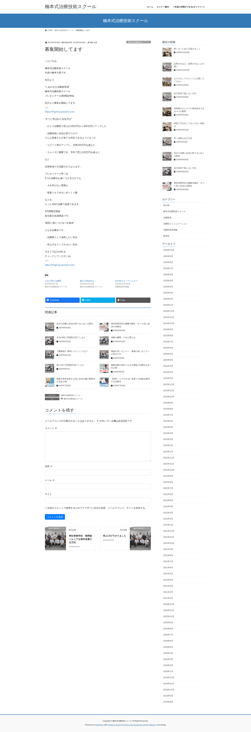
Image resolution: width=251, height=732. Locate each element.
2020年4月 (168, 653)
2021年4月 (168, 580)
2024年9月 (168, 329)
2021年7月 (168, 561)
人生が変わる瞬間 (53, 281)
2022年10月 (168, 470)
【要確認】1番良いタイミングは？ (72, 351)
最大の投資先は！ (88, 281)
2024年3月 (168, 366)
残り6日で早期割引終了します (70, 365)
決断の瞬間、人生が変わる (123, 337)
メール (50, 480)
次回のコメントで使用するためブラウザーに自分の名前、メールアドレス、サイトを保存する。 (97, 508)
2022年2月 (168, 519)
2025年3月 (168, 293)
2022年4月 (168, 506)
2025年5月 (168, 280)
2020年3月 (168, 659)
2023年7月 (168, 415)
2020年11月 (168, 610)
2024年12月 (168, 311)
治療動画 (167, 217)
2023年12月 (168, 384)
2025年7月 (168, 268)
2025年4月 (168, 286)
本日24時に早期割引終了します (71, 337)
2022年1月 (168, 525)
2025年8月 (168, 262)
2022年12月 (168, 458)
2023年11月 (168, 390)
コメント (51, 428)
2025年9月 (168, 256)
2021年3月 (168, 586)
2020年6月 (168, 641)
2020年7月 (168, 635)
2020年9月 (168, 622)
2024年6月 (168, 348)
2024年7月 (168, 341)
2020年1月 (168, 671)
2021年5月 (168, 573)
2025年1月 (168, 305)
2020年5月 (168, 647)
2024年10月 (168, 323)
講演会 (166, 236)
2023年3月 (168, 439)
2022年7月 (168, 488)
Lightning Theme (114, 725)
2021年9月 (168, 549)
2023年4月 (168, 433)
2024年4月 (168, 360)
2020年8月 (168, 628)
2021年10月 (168, 543)
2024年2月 (168, 372)
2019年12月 (168, 677)
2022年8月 (168, 482)
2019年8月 (168, 702)
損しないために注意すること (187, 49)
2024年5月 (168, 354)
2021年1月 (168, 598)
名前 (48, 466)
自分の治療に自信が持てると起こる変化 (75, 323)
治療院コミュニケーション (175, 224)
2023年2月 (168, 445)
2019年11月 (168, 683)
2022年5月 (168, 500)
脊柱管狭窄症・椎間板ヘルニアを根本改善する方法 (80, 539)
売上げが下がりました (114, 536)
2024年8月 (168, 335)
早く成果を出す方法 (183, 138)
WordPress (99, 725)
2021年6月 (168, 567)
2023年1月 (168, 451)
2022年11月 (168, 464)
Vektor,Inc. (153, 725)
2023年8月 (168, 409)
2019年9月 (168, 696)
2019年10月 (168, 689)
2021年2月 (168, 592)
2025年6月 (168, 274)
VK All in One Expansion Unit (134, 725)
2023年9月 (168, 403)
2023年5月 (168, 427)
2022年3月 (168, 513)
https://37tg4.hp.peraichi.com (59, 112)
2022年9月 (168, 476)
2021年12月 (168, 531)
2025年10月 (168, 250)
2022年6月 (168, 494)
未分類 (166, 205)
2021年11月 (168, 537)
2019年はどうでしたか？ (126, 281)
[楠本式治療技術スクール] (55, 533)
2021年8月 (168, 555)
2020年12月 (168, 604)
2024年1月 (168, 378)
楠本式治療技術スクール (138, 42)
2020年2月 (168, 665)
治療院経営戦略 (170, 230)
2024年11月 (168, 317)
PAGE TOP (242, 707)
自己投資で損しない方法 (185, 93)
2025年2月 (168, 299)
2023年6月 (168, 421)
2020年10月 (168, 616)
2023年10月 (168, 396)
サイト (48, 494)
